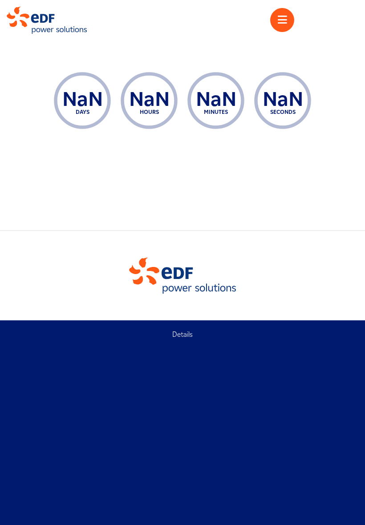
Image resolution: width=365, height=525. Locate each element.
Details (182, 334)
